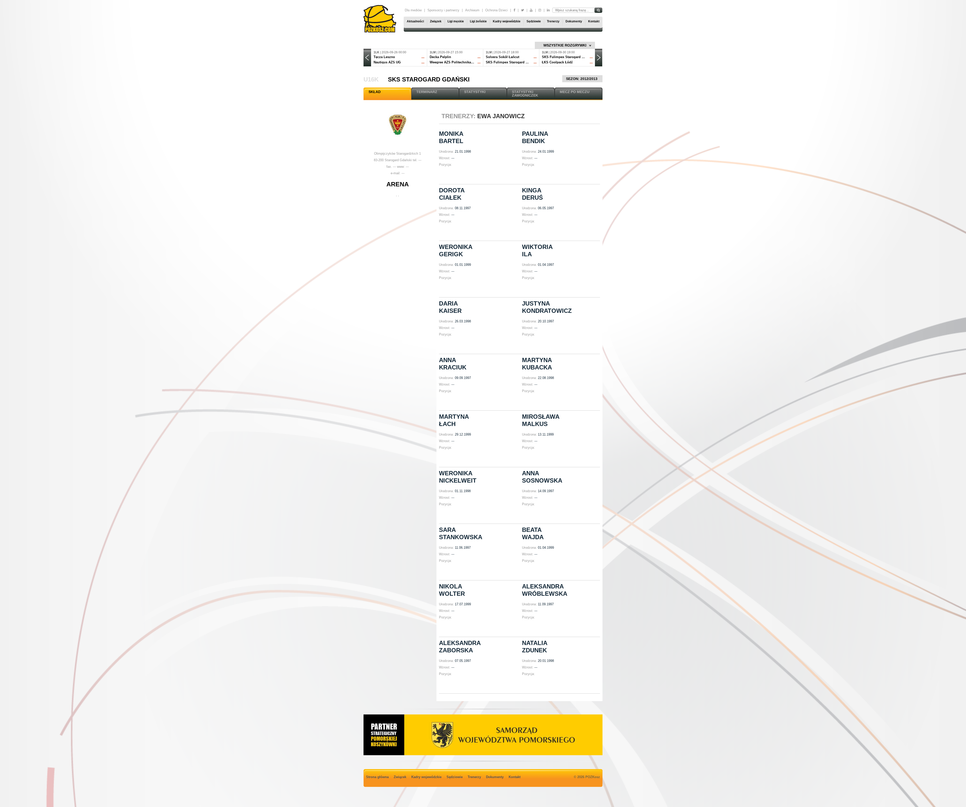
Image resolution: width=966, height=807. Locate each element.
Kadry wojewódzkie (506, 21)
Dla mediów (413, 10)
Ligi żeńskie (478, 21)
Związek (435, 21)
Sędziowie (534, 21)
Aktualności (415, 21)
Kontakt (593, 21)
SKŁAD (375, 92)
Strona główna (377, 777)
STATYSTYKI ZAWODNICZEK (525, 93)
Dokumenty (574, 21)
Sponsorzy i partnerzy (443, 10)
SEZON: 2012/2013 (582, 79)
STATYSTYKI (475, 92)
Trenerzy (553, 21)
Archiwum (472, 10)
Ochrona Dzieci (496, 10)
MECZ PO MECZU (574, 92)
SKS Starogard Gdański (429, 79)
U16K (371, 79)
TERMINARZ (426, 92)
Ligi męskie (456, 21)
